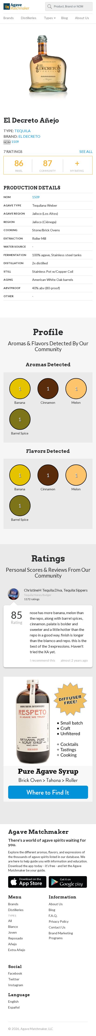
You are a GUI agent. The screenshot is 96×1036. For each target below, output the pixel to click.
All (10, 921)
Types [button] (48, 18)
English (13, 1001)
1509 (15, 142)
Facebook (15, 973)
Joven (12, 932)
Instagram (15, 985)
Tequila (22, 130)
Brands (8, 18)
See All (86, 151)
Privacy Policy (59, 921)
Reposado (15, 938)
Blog (64, 18)
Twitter (13, 979)
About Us (82, 18)
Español (14, 1007)
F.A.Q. (53, 916)
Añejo (12, 944)
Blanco (13, 926)
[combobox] (69, 6)
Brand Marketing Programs (61, 935)
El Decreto (29, 136)
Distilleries (28, 18)
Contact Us (57, 927)
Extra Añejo (16, 950)
